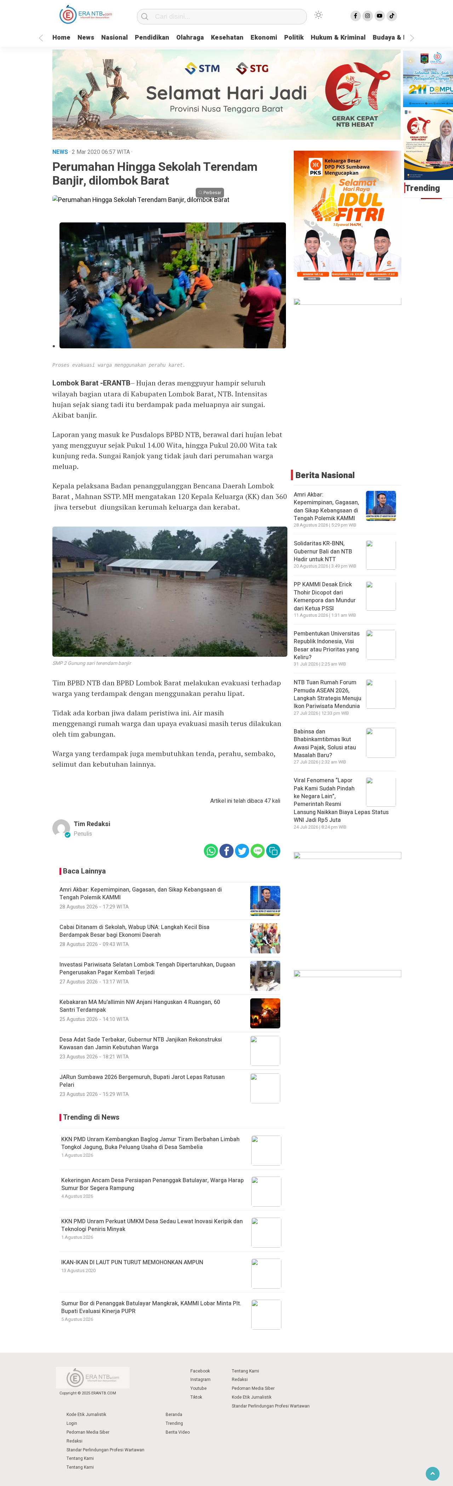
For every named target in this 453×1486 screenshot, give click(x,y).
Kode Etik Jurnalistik (251, 1397)
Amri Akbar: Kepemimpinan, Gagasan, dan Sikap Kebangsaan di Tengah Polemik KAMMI (326, 507)
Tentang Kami (245, 1371)
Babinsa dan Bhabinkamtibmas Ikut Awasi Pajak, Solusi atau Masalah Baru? (325, 743)
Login (72, 1423)
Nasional (114, 37)
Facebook (200, 1371)
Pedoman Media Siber (253, 1388)
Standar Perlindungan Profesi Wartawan (271, 1406)
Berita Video (178, 1432)
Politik (294, 37)
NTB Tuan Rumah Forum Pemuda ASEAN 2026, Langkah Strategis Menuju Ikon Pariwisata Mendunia (327, 695)
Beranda (174, 1414)
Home (61, 37)
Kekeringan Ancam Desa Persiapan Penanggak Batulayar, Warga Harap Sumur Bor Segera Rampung (152, 1184)
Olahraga (190, 37)
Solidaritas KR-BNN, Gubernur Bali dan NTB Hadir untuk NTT (323, 552)
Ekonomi (264, 37)
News (86, 37)
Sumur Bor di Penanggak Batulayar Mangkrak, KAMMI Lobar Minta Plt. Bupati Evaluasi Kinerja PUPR (151, 1307)
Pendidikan (152, 37)
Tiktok (196, 1397)
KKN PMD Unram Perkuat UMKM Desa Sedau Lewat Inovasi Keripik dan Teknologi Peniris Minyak (152, 1225)
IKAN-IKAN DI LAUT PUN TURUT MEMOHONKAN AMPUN (132, 1262)
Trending (174, 1423)
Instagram (200, 1379)
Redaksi (240, 1379)
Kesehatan (227, 37)
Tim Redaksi (92, 824)
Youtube (198, 1388)
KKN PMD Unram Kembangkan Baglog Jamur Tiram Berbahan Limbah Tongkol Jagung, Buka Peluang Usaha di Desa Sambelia (150, 1143)
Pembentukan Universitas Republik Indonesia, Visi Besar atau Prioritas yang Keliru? (327, 645)
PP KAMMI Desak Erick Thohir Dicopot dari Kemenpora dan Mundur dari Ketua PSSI (325, 597)
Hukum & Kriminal (338, 37)
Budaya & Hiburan (400, 37)
